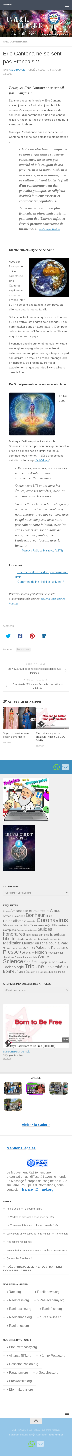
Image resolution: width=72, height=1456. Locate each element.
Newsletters (61, 1233)
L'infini (62, 935)
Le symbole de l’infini (47, 1225)
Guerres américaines (26, 930)
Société (30, 962)
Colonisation (30, 921)
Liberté (9, 938)
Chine (48, 916)
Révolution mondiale (26, 957)
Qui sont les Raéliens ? (19, 1258)
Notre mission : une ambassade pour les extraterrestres (37, 1250)
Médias (57, 939)
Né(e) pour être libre (13, 1055)
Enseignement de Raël (16, 1051)
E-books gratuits (33, 1208)
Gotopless (9, 929)
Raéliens (25, 952)
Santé (43, 956)
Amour (56, 910)
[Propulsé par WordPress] (33, 1435)
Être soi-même (23, 650)
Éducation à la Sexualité (37, 972)
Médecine (48, 939)
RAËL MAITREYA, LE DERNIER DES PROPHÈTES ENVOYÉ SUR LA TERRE (32, 1268)
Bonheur (35, 915)
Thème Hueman (55, 1434)
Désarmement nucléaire (16, 925)
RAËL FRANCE (7, 5)
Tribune (34, 966)
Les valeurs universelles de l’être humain (29, 1233)
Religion (39, 952)
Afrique (6, 911)
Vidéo (22, 972)
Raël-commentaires (15, 41)
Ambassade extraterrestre (29, 911)
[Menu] (67, 5)
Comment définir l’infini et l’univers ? (40, 581)
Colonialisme (13, 921)
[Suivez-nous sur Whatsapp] (56, 767)
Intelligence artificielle (37, 934)
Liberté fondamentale (29, 939)
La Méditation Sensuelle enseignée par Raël (31, 1217)
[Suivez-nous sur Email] (65, 767)
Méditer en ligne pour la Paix (45, 943)
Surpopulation (46, 962)
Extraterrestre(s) (40, 925)
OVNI (26, 948)
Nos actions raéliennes (19, 1241)
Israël (54, 934)
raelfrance (16, 69)
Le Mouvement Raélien (19, 1225)
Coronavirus (52, 920)
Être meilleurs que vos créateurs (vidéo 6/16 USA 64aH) (50, 737)
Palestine (43, 948)
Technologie (13, 967)
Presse (11, 952)
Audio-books (13, 1208)
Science (13, 961)
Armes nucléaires (14, 916)
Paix (32, 947)
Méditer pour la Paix (12, 948)
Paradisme (59, 948)
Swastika (61, 962)
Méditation (12, 943)
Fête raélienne (60, 925)
